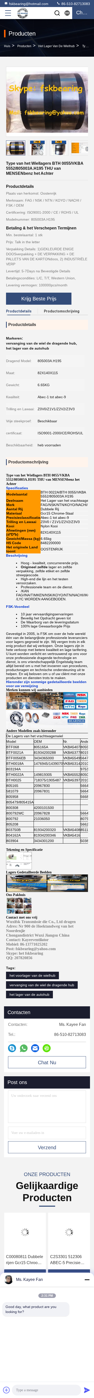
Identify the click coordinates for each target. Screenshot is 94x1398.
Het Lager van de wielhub (56, 46)
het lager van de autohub (29, 995)
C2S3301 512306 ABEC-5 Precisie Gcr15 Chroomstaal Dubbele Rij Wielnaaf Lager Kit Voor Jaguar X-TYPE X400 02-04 (68, 1260)
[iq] (46, 1048)
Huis (7, 46)
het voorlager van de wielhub (32, 975)
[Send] (87, 1389)
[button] (87, 148)
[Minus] (87, 1280)
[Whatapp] (24, 1048)
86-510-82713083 (75, 4)
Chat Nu (47, 1062)
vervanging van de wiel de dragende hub (42, 985)
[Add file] (6, 1389)
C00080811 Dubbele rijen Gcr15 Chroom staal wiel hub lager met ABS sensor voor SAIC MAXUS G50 (24, 1260)
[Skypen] (12, 1048)
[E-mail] (35, 1048)
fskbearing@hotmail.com (28, 4)
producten (24, 46)
